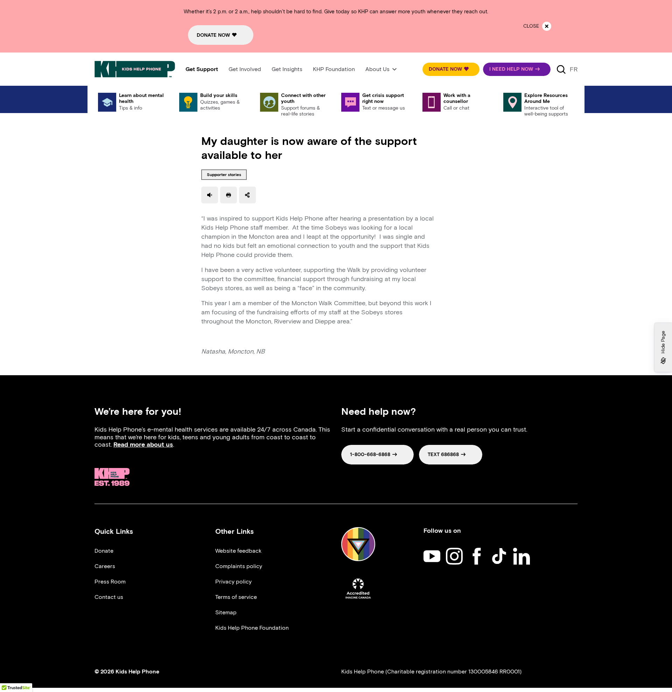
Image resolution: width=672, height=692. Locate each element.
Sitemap (226, 612)
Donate (103, 550)
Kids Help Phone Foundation (252, 627)
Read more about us (143, 444)
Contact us (108, 597)
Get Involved (245, 69)
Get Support (202, 69)
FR (574, 69)
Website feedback (238, 550)
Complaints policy (238, 566)
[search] (561, 69)
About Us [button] (377, 69)
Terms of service (236, 597)
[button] (450, 69)
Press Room (110, 581)
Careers (104, 566)
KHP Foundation (334, 69)
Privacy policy (233, 581)
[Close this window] (546, 26)
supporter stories (224, 174)
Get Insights (287, 69)
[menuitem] (202, 69)
